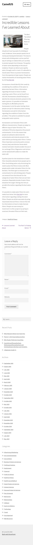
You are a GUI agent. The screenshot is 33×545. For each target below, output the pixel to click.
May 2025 (6, 376)
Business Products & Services (12, 462)
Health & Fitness (12, 219)
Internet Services (9, 487)
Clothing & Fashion (9, 465)
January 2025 (8, 388)
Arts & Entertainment (10, 455)
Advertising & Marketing (11, 452)
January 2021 (8, 414)
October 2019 (8, 426)
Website (7, 297)
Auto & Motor (8, 459)
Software (6, 503)
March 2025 (7, 382)
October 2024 (8, 395)
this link (11, 80)
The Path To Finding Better (24, 226)
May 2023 (6, 404)
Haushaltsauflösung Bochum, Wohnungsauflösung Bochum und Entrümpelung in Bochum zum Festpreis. (15, 345)
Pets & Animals (8, 493)
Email (6, 288)
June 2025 (7, 373)
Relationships (8, 500)
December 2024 (8, 392)
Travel (6, 512)
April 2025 (7, 379)
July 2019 (6, 436)
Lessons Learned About (8, 226)
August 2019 (7, 433)
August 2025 (7, 366)
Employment (7, 468)
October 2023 (8, 401)
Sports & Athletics (9, 506)
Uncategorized (8, 515)
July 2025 (6, 370)
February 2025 (8, 385)
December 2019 (8, 420)
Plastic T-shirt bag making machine (14, 337)
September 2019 (8, 429)
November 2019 (8, 423)
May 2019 (6, 439)
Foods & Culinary (9, 474)
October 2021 (8, 407)
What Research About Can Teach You (14, 334)
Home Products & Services (11, 484)
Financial (6, 471)
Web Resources (8, 518)
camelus (21, 16)
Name (6, 279)
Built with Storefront (8, 534)
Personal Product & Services (12, 490)
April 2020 (7, 417)
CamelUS (7, 4)
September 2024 (8, 398)
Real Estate (7, 496)
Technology (7, 509)
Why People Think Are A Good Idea (13, 340)
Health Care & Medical (10, 481)
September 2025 (8, 363)
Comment (8, 254)
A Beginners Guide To (10, 350)
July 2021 (6, 411)
